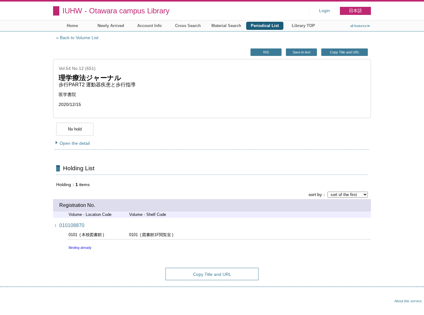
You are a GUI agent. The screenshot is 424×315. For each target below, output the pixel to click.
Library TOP (303, 25)
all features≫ (360, 26)
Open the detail (75, 143)
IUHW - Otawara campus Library (115, 11)
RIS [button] (266, 52)
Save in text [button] (301, 52)
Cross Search (188, 25)
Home (72, 25)
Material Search (226, 25)
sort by (315, 194)
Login (324, 10)
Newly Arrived (110, 25)
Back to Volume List (79, 37)
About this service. (408, 301)
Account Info (149, 25)
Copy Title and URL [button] (344, 52)
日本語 (355, 10)
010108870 (71, 225)
